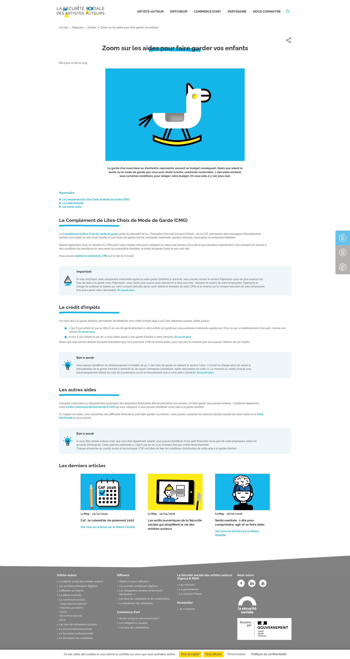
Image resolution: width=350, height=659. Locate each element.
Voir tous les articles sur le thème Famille (108, 527)
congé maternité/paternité (73, 604)
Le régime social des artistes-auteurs (81, 581)
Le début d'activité (70, 595)
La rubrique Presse (190, 593)
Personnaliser (236, 654)
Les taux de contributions (134, 627)
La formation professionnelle (76, 633)
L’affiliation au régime (71, 590)
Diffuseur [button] (178, 11)
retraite (63, 612)
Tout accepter (190, 654)
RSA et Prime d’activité (71, 616)
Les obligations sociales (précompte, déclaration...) (141, 592)
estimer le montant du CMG (91, 255)
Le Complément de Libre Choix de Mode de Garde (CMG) (95, 199)
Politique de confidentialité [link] (268, 654)
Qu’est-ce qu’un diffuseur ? (134, 581)
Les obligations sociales (133, 623)
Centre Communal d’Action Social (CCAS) (90, 406)
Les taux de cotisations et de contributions (144, 598)
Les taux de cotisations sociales (78, 624)
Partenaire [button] (237, 11)
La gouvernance (189, 589)
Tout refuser (213, 654)
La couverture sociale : (72, 599)
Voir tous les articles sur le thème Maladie (237, 533)
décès (63, 620)
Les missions (187, 584)
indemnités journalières (71, 608)
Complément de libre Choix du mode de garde (90, 233)
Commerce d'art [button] (207, 11)
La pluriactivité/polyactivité (75, 629)
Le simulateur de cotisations (76, 638)
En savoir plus (87, 331)
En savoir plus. (126, 290)
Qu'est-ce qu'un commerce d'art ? (139, 618)
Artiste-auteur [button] (150, 11)
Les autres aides (72, 206)
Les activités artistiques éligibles (78, 586)
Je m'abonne (187, 608)
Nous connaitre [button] (267, 11)
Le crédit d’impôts (73, 203)
